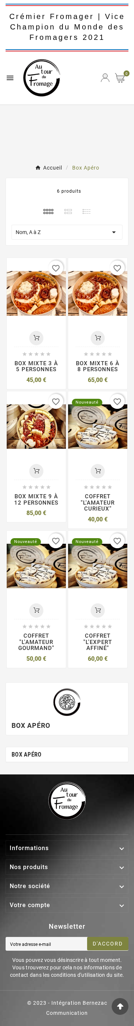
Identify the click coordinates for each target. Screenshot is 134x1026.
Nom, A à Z (67, 232)
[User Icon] (105, 77)
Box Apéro (27, 754)
